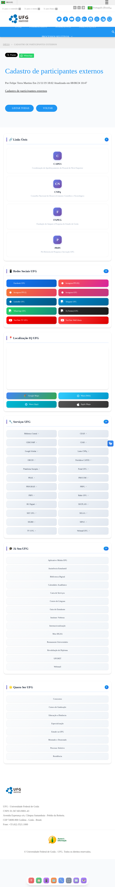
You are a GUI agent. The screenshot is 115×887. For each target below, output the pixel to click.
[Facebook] (65, 19)
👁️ (84, 880)
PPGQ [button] (18, 26)
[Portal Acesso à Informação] (57, 842)
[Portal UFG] (13, 793)
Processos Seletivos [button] (55, 36)
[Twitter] (59, 19)
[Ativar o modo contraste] (83, 7)
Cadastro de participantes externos (26, 90)
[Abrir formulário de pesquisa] (113, 32)
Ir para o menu (31, 9)
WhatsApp (28, 55)
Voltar (47, 108)
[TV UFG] (109, 19)
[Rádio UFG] (103, 19)
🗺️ (54, 880)
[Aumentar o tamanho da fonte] (75, 7)
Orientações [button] (87, 26)
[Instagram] (78, 19)
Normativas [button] (63, 26)
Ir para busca (49, 9)
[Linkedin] (90, 19)
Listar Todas (20, 108)
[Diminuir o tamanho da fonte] (79, 7)
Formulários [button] (38, 26)
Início (6, 44)
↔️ (76, 880)
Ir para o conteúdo (10, 9)
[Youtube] (71, 19)
